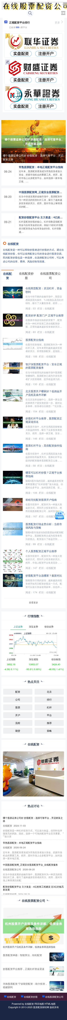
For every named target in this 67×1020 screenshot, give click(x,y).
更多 (57, 22)
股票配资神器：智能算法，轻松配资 (22, 955)
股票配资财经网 (41, 1007)
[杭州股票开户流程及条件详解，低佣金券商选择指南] (33, 925)
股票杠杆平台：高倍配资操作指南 (44, 447)
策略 (49, 730)
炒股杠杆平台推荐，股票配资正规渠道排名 (44, 420)
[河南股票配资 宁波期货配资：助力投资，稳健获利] (56, 986)
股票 (17, 707)
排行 (49, 699)
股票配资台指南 (35, 340)
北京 (49, 691)
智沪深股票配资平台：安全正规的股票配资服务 (44, 365)
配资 (17, 691)
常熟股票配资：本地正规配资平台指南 (41, 167)
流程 (17, 723)
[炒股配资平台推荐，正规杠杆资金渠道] (56, 971)
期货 (17, 730)
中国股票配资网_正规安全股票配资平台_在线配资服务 (30, 864)
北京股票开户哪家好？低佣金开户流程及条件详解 (44, 392)
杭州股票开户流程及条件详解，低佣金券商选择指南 (29, 946)
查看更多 (33, 602)
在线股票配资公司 (54, 996)
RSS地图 (39, 1003)
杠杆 (49, 707)
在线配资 (11, 996)
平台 (49, 715)
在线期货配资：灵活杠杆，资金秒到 (44, 289)
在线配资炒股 (31, 996)
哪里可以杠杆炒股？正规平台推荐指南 (44, 474)
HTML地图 (50, 1003)
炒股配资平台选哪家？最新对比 (44, 575)
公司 (17, 699)
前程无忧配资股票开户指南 (41, 500)
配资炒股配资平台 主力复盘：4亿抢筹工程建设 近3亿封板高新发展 (33, 888)
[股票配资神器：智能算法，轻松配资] (56, 956)
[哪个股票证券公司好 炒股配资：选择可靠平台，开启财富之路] (33, 141)
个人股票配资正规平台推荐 (41, 551)
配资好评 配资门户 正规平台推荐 (45, 315)
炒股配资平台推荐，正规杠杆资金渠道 (23, 969)
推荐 (49, 723)
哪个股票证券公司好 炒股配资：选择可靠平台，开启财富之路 (33, 157)
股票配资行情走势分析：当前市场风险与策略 (44, 525)
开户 (17, 715)
